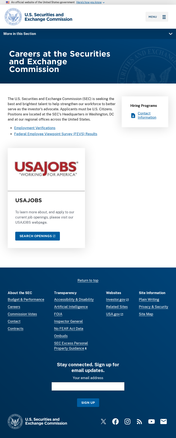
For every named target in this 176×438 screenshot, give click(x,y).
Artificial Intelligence (71, 307)
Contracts (15, 329)
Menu (153, 16)
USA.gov (113, 314)
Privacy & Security (153, 307)
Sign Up (88, 402)
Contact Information (147, 115)
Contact (14, 321)
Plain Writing (149, 299)
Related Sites (117, 307)
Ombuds (61, 336)
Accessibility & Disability (74, 299)
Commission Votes (22, 314)
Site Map (146, 314)
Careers (14, 307)
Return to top (88, 280)
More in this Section (19, 34)
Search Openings (36, 236)
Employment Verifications (34, 128)
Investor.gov (115, 299)
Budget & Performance (26, 299)
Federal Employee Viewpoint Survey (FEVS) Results (55, 134)
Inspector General (68, 321)
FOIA (58, 314)
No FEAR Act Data (68, 329)
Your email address (88, 378)
